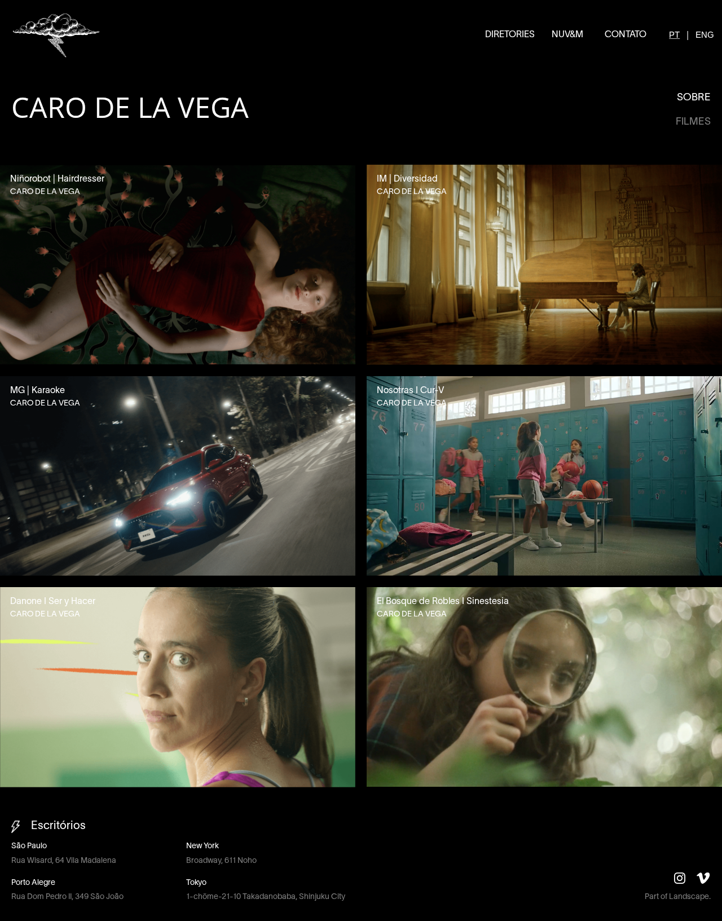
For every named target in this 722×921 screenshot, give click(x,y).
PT (674, 34)
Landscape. (690, 897)
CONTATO (625, 35)
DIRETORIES (510, 35)
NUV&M (567, 35)
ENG (704, 34)
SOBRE (694, 98)
